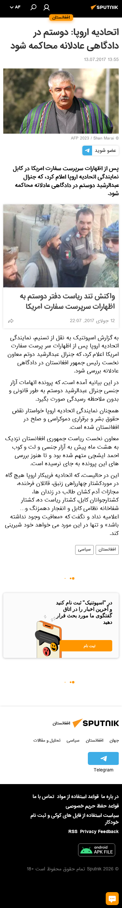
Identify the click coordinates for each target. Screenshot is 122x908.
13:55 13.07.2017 (101, 60)
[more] (10, 320)
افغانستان (107, 550)
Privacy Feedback (99, 832)
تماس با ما (43, 797)
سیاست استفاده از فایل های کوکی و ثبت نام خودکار (75, 819)
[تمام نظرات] (112, 898)
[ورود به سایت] (46, 7)
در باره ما (110, 796)
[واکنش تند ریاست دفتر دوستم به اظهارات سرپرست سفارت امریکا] (61, 245)
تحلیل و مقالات (47, 740)
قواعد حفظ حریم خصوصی (92, 806)
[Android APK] (97, 851)
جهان (114, 740)
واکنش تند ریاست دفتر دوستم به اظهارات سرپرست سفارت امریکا (67, 301)
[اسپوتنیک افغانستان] (105, 10)
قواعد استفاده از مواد (78, 796)
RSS (72, 831)
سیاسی (84, 550)
